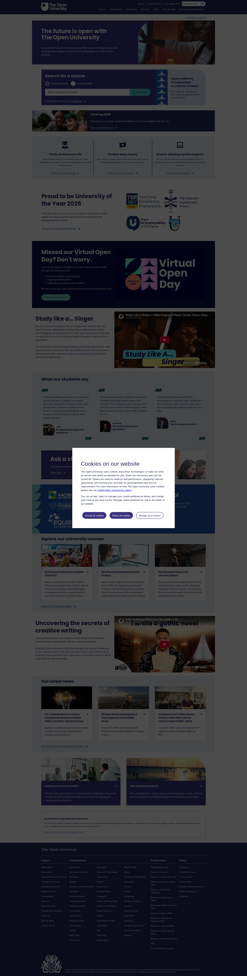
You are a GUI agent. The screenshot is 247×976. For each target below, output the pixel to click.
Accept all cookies (94, 515)
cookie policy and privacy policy (114, 490)
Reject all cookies (121, 515)
